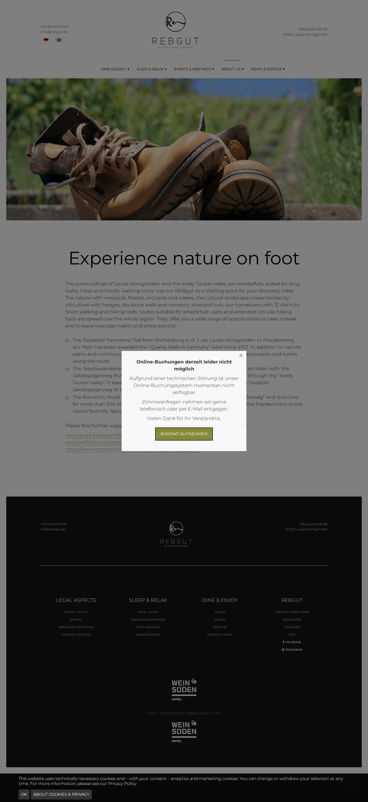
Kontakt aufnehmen (184, 434)
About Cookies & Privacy (61, 794)
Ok (24, 794)
